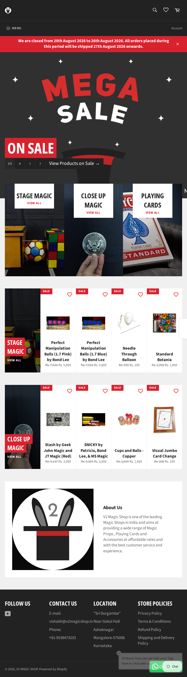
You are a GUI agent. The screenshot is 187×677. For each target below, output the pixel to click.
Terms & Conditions (154, 621)
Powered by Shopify (53, 669)
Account (176, 28)
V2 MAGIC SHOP (27, 669)
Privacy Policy (150, 613)
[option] (93, 125)
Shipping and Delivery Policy (156, 640)
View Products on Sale (74, 163)
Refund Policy (149, 630)
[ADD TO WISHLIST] (70, 294)
